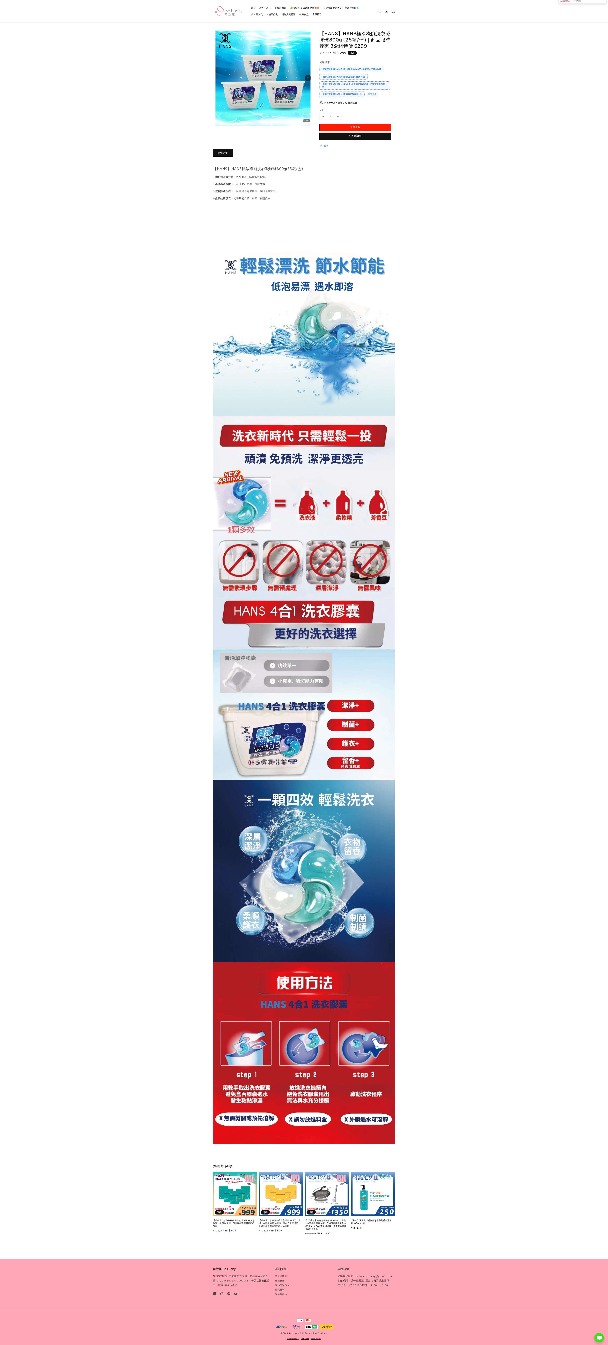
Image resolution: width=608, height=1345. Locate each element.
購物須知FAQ (282, 1285)
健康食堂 (304, 14)
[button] (379, 11)
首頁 (253, 7)
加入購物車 (355, 136)
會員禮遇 (317, 14)
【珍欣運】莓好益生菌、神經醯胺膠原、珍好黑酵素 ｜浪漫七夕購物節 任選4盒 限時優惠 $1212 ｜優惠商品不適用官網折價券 (586, 7)
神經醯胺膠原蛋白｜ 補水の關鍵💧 (341, 7)
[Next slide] (308, 78)
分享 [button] (326, 145)
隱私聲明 (279, 1290)
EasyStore (323, 1333)
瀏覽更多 (372, 94)
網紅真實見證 (289, 14)
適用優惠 (325, 62)
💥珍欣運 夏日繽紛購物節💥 (305, 7)
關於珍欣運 (280, 7)
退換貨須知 (281, 1294)
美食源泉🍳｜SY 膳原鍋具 (264, 14)
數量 (322, 110)
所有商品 (264, 7)
